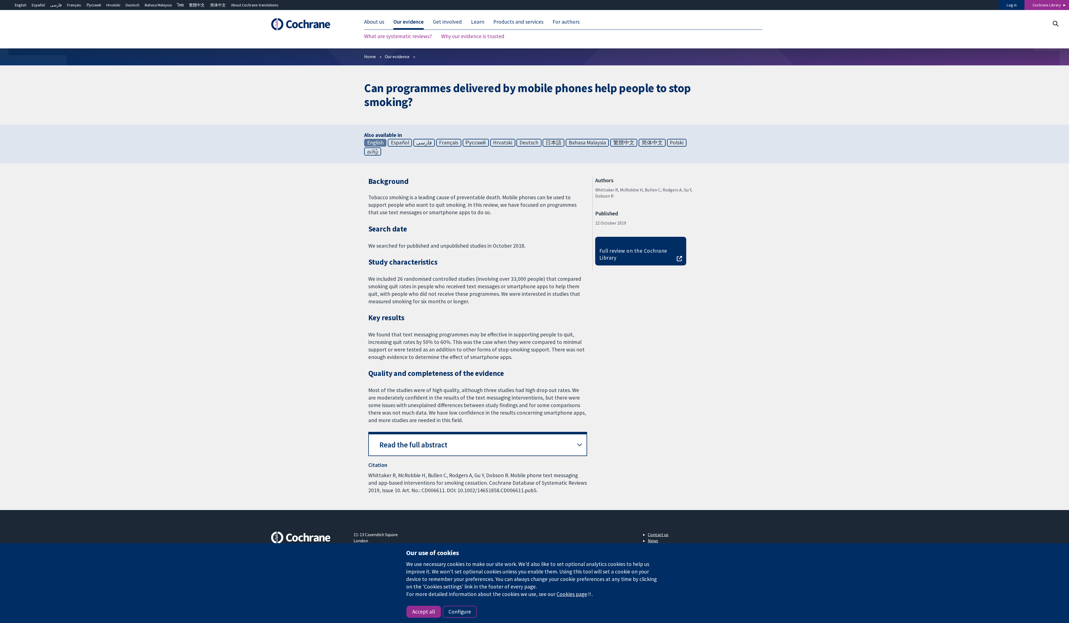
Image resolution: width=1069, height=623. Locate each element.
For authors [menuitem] (566, 21)
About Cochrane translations (254, 5)
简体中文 (218, 5)
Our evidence (397, 56)
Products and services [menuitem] (518, 21)
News (653, 540)
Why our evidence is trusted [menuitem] (472, 36)
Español (38, 5)
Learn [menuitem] (477, 21)
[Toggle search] (1055, 23)
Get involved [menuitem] (447, 21)
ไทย (180, 5)
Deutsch (132, 5)
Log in (1012, 5)
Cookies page (571, 594)
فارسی (56, 5)
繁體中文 (197, 5)
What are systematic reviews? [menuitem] (398, 36)
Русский (94, 5)
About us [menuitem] (374, 21)
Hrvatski (113, 5)
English (20, 5)
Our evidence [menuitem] (408, 21)
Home (370, 56)
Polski (676, 142)
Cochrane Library (1047, 5)
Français (74, 5)
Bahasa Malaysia (158, 5)
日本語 (554, 142)
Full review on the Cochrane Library (633, 254)
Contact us (658, 534)
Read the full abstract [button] (413, 444)
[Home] (308, 24)
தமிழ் (372, 151)
